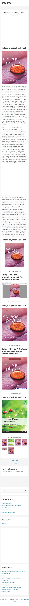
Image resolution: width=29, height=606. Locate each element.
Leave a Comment (6, 15)
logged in (11, 471)
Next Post (14, 463)
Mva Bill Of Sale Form (7, 503)
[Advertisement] (14, 31)
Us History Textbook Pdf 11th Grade (10, 589)
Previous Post (14, 460)
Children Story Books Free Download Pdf (11, 587)
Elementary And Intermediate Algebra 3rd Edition (13, 571)
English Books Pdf (6, 591)
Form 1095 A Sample (6, 510)
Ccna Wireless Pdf (6, 573)
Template (13, 15)
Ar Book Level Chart (6, 575)
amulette (6, 2)
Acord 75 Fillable (5, 507)
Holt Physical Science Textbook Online (11, 578)
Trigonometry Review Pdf (8, 582)
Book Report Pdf (5, 585)
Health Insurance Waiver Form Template (11, 505)
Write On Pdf (5, 580)
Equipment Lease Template (8, 512)
